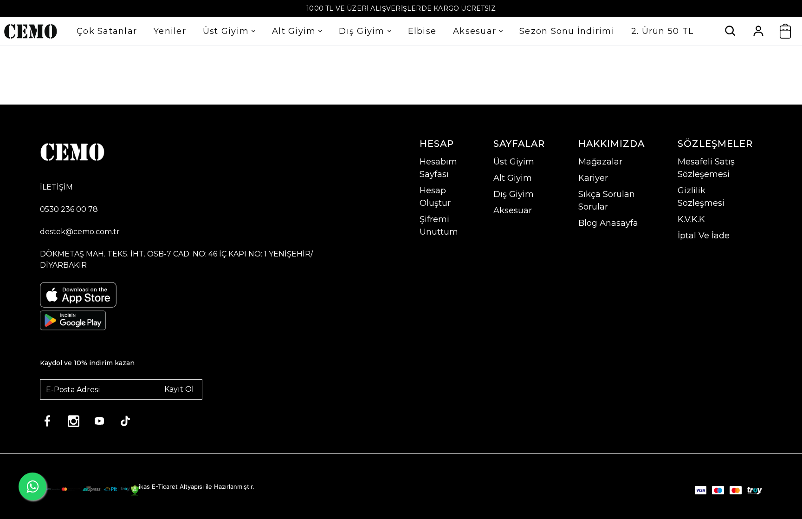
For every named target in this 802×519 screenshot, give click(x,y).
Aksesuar (474, 31)
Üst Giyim (226, 31)
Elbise (422, 31)
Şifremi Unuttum (439, 225)
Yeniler (170, 31)
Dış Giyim (361, 31)
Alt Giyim (294, 31)
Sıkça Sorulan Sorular (606, 200)
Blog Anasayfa (608, 223)
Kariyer (593, 178)
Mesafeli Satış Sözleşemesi (706, 168)
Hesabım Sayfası (438, 168)
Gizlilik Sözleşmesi (701, 196)
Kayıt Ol (179, 389)
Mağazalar (600, 162)
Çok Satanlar (107, 31)
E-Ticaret (165, 486)
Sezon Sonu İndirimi (566, 31)
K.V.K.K (691, 219)
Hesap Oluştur (435, 196)
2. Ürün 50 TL (662, 31)
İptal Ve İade (704, 235)
